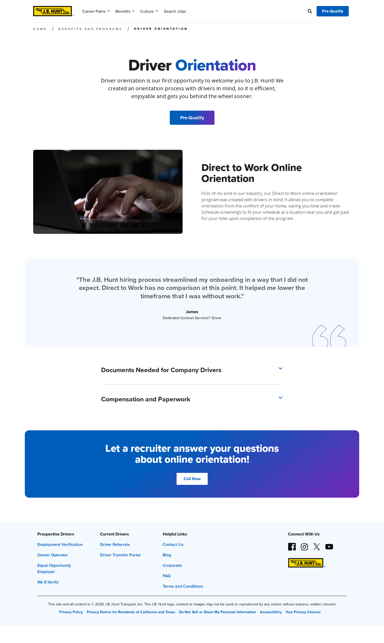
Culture (147, 11)
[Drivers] (53, 9)
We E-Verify (48, 582)
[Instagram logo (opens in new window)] (304, 544)
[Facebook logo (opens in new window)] (292, 544)
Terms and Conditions (183, 586)
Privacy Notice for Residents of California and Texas (131, 612)
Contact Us (173, 544)
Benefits (122, 11)
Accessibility (270, 612)
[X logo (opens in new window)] (316, 544)
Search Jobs (175, 11)
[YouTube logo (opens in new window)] (329, 544)
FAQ (167, 576)
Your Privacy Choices (303, 612)
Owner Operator (52, 555)
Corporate (172, 565)
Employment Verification (60, 544)
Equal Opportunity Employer (54, 568)
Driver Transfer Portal (120, 555)
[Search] (310, 11)
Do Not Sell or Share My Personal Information (217, 612)
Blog (167, 555)
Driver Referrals (115, 544)
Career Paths (94, 11)
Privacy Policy (71, 612)
